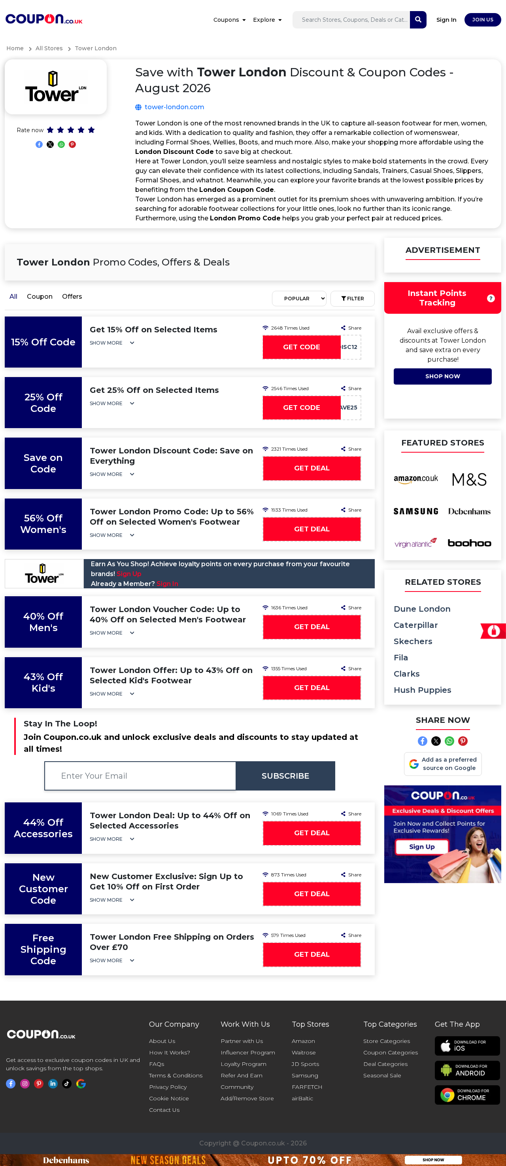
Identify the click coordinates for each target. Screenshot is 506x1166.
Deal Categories (385, 1063)
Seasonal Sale (382, 1075)
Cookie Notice (169, 1098)
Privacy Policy (168, 1086)
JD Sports (305, 1063)
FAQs (156, 1063)
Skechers (413, 641)
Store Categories (386, 1041)
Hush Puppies (422, 690)
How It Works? (169, 1052)
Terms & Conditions (175, 1075)
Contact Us (164, 1109)
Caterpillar (416, 625)
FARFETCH (307, 1086)
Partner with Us (242, 1041)
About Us (162, 1041)
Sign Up (129, 574)
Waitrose (304, 1052)
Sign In (446, 19)
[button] (112, 343)
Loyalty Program (243, 1063)
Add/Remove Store (247, 1098)
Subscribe (286, 776)
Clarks (407, 674)
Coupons (226, 19)
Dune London (422, 609)
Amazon (303, 1041)
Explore (264, 19)
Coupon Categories (390, 1052)
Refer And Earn (241, 1075)
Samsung (305, 1075)
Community (237, 1086)
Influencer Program (248, 1052)
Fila (401, 657)
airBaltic (302, 1098)
